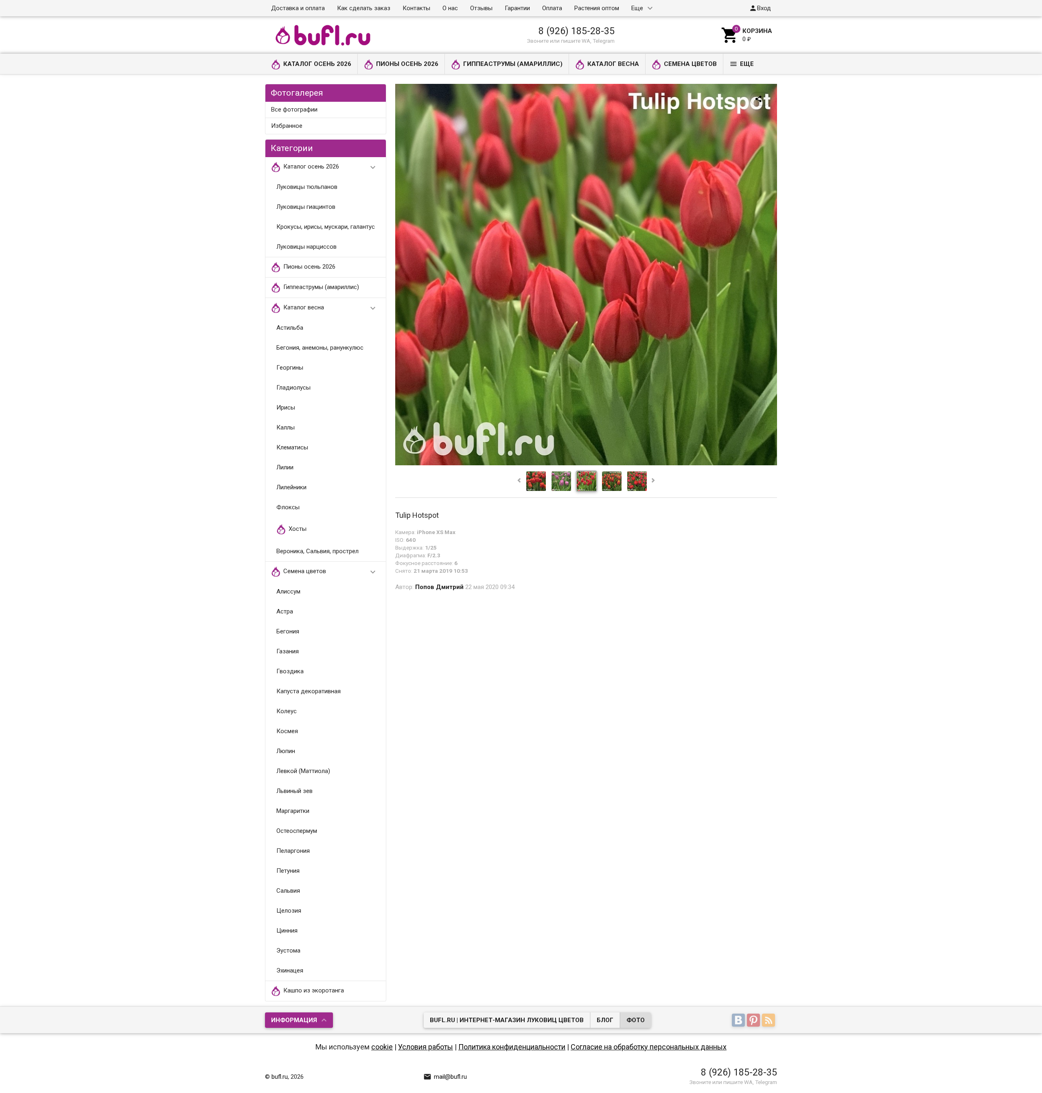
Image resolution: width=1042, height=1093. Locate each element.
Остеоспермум (296, 831)
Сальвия (288, 890)
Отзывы (481, 8)
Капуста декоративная (308, 691)
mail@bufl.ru (445, 1076)
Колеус (286, 711)
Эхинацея (289, 970)
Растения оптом (596, 8)
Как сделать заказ (363, 8)
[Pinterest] (754, 1020)
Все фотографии (294, 109)
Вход (760, 8)
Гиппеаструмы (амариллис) (513, 64)
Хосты (297, 529)
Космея (287, 731)
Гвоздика (290, 671)
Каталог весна (613, 64)
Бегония (287, 631)
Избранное (286, 125)
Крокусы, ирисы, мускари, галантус (325, 226)
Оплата (552, 8)
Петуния (288, 870)
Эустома (288, 950)
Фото (635, 1020)
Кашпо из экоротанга (313, 990)
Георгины (289, 367)
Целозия (288, 910)
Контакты (416, 8)
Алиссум (288, 591)
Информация (294, 1020)
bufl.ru (279, 1076)
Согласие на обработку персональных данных (649, 1047)
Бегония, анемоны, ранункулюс (319, 347)
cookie (382, 1047)
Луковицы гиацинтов (305, 206)
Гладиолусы (293, 387)
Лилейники (291, 487)
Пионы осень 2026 (407, 64)
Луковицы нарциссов (306, 246)
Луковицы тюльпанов (306, 187)
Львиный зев (294, 791)
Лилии (284, 467)
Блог (605, 1020)
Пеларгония (293, 850)
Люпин (285, 751)
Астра (284, 611)
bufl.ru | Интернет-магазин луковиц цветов (507, 1020)
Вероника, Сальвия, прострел (317, 551)
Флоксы (288, 507)
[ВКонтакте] (739, 1020)
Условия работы (425, 1047)
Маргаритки (292, 811)
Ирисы (285, 407)
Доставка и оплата (298, 8)
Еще (637, 8)
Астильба (289, 327)
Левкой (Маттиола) (303, 771)
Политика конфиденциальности (511, 1047)
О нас (450, 8)
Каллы (285, 427)
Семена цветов (690, 64)
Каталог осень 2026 (317, 64)
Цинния (287, 930)
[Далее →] (586, 463)
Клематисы (292, 447)
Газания (287, 651)
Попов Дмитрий (439, 587)
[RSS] (769, 1020)
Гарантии (517, 8)
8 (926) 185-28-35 (577, 31)
